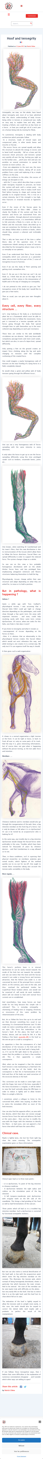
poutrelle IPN (23, 1037)
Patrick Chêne (31, 46)
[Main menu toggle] (21, 6)
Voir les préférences (21, 1451)
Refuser (21, 1446)
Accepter (21, 1440)
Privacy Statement (21, 1456)
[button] (40, 1422)
